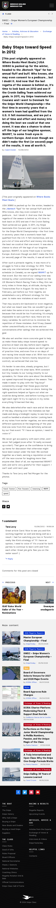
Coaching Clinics (9, 872)
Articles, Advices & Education (25, 31)
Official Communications (13, 882)
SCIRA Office (31, 682)
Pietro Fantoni (32, 745)
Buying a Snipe (8, 821)
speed (5, 493)
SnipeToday (30, 644)
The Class (7, 839)
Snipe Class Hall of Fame (13, 886)
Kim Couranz (23, 489)
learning (36, 489)
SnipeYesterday (36, 843)
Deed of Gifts (8, 849)
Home (4, 31)
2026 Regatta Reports (34, 633)
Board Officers (8, 857)
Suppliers (6, 833)
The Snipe (6, 810)
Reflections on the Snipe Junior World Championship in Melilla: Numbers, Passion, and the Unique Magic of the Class (38, 735)
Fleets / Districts (9, 865)
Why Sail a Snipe (9, 818)
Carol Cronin (10, 150)
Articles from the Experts (40, 829)
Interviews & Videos (38, 839)
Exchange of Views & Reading (37, 703)
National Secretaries (11, 861)
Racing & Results (39, 803)
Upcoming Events (37, 814)
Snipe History (8, 814)
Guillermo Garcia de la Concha (38, 717)
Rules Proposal (8, 853)
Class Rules (7, 846)
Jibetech (10, 208)
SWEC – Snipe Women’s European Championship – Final (38, 656)
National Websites (10, 868)
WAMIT (42, 272)
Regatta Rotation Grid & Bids (12, 877)
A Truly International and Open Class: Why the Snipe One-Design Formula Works (38, 757)
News (26, 668)
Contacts (33, 856)
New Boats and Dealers (12, 825)
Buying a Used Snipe (11, 829)
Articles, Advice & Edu (40, 821)
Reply (10, 559)
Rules (27, 687)
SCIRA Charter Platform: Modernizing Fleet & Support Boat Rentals (37, 710)
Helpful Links (37, 849)
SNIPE (45, 489)
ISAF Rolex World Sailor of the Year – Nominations (12, 609)
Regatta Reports (36, 810)
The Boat (7, 803)
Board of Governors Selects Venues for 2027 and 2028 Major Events (37, 675)
